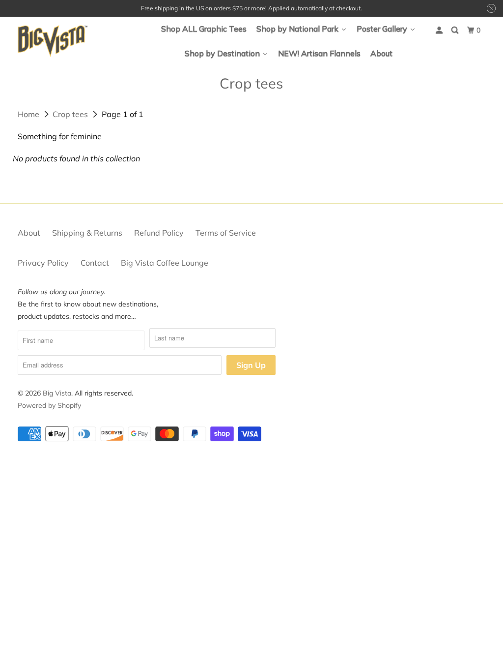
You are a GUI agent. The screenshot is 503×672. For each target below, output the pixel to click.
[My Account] (440, 30)
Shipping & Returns (87, 233)
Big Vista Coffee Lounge (164, 263)
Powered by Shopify (49, 405)
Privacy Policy (43, 263)
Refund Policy (159, 233)
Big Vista (57, 393)
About (29, 233)
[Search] (455, 30)
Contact (95, 263)
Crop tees (70, 114)
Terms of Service (226, 233)
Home (28, 114)
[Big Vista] (52, 41)
